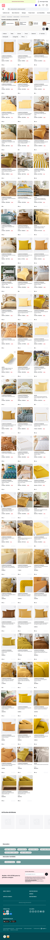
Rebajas (24, 13)
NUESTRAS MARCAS (32, 896)
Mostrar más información (25, 902)
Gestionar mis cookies (14, 929)
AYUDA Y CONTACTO (6, 891)
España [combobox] (44, 928)
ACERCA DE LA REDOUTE (7, 896)
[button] (46, 5)
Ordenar (5, 33)
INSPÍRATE (31, 893)
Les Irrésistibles (41, 13)
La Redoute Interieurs (10, 862)
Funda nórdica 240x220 (25, 852)
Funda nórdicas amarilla (25, 16)
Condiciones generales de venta (8, 928)
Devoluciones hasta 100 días (18, 1)
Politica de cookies (19, 928)
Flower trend (31, 13)
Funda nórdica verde (33, 849)
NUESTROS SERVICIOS (33, 891)
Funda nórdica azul (22, 849)
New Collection (15, 13)
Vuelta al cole (6, 13)
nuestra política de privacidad (31, 880)
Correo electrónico (29, 871)
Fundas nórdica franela (10, 849)
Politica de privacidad (28, 928)
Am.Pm (18, 862)
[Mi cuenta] (39, 5)
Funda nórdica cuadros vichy (11, 852)
